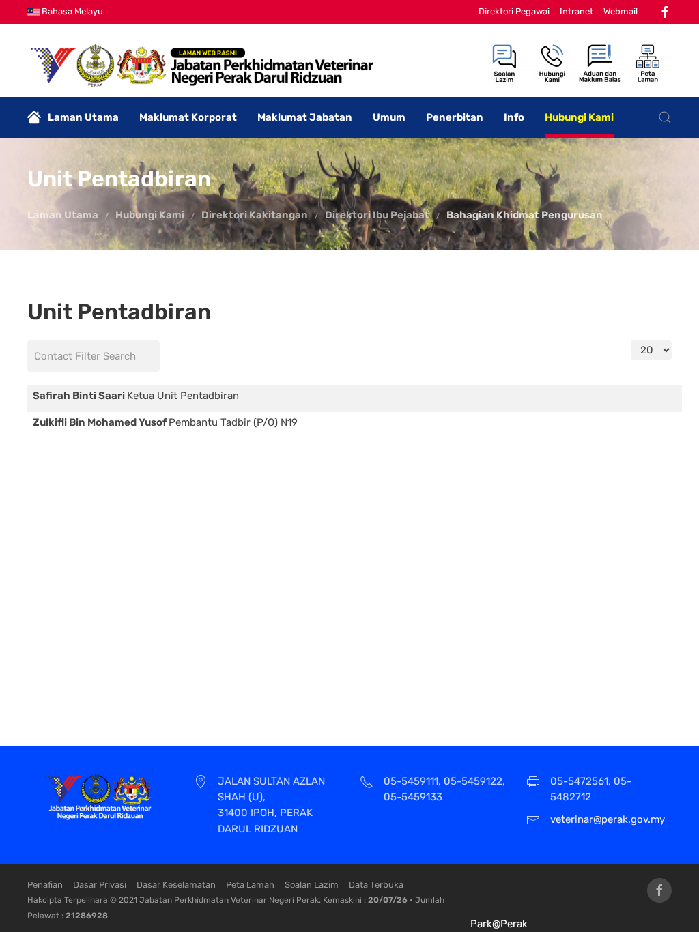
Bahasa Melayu (71, 11)
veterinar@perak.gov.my (607, 819)
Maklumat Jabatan (304, 117)
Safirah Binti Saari (80, 396)
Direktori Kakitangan (254, 215)
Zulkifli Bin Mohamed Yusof (101, 422)
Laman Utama (83, 117)
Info (514, 117)
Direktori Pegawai (514, 11)
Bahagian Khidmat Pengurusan (524, 215)
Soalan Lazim (312, 884)
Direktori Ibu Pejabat (377, 215)
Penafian (45, 884)
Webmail (620, 11)
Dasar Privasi (99, 884)
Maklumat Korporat (188, 117)
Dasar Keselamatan (176, 884)
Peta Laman (250, 884)
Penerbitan (454, 117)
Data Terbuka (376, 884)
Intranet (576, 11)
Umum (389, 117)
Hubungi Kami (579, 117)
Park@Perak (499, 924)
